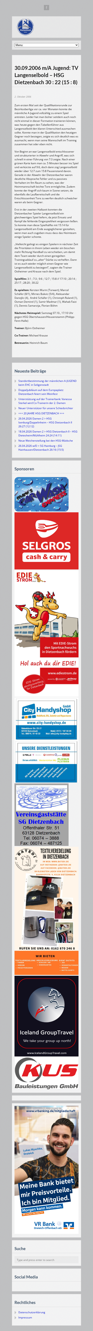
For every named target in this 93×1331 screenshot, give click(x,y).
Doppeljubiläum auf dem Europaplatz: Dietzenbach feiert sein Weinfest (41, 392)
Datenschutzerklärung (31, 1312)
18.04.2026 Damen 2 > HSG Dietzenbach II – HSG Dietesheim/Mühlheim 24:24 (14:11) (47, 433)
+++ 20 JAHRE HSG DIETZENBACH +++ (41, 413)
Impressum (25, 1317)
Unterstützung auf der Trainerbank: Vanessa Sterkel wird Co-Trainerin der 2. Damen (45, 401)
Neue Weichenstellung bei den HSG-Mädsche (45, 440)
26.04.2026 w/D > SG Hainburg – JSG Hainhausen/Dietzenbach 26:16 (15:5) (41, 448)
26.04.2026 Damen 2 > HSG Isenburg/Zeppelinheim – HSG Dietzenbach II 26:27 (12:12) (45, 422)
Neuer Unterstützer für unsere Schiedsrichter (45, 408)
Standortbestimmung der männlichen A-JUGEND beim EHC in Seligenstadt (47, 383)
